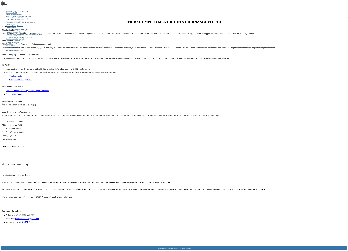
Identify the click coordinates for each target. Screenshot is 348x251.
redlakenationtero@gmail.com (27, 218)
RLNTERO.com (27, 222)
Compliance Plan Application (20, 79)
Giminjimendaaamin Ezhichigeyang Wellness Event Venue (21, 22)
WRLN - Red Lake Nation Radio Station (16, 50)
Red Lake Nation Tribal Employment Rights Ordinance (27, 90)
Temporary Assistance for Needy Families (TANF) (19, 11)
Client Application (16, 76)
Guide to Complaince (14, 94)
